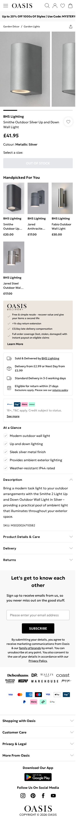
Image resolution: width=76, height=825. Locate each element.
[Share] (70, 26)
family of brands (30, 648)
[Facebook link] (43, 795)
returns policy (60, 390)
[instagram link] (22, 795)
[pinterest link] (33, 795)
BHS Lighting (13, 116)
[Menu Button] (5, 5)
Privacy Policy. (38, 661)
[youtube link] (53, 795)
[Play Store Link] (38, 777)
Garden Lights (32, 26)
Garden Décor (11, 26)
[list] (38, 71)
